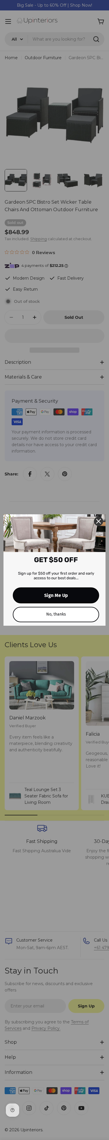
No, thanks (56, 614)
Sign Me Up (56, 595)
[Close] (99, 521)
